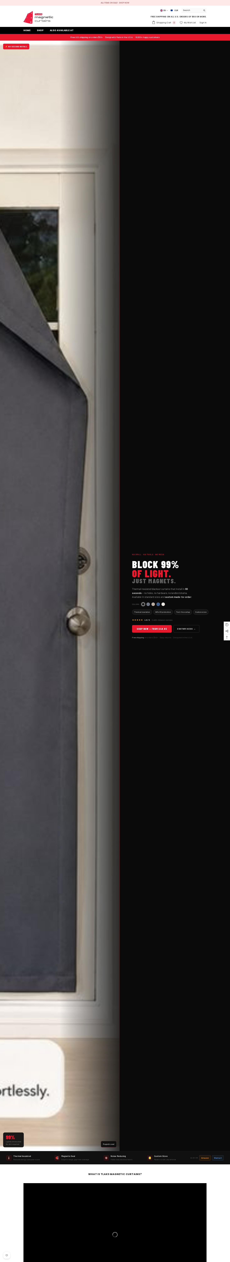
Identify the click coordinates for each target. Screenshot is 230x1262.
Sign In (203, 22)
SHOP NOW (124, 2)
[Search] (194, 10)
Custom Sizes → (186, 628)
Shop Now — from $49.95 (152, 628)
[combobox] (191, 10)
